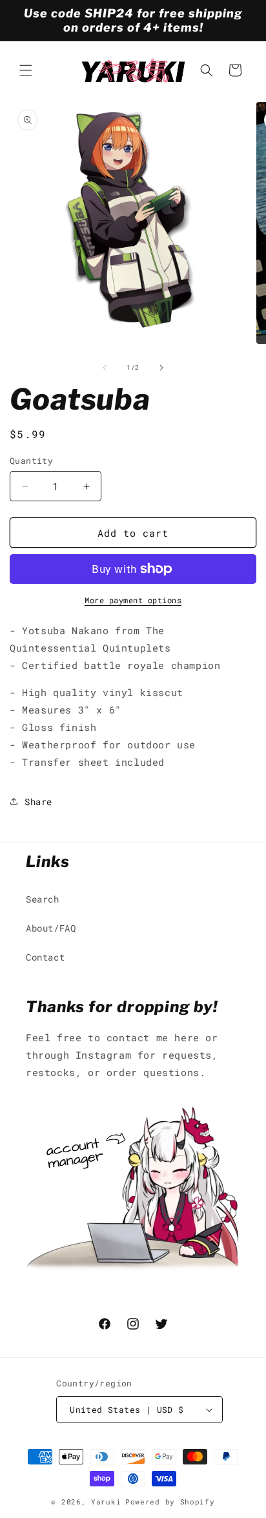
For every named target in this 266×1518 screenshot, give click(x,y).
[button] (26, 70)
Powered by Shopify (170, 1501)
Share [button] (38, 801)
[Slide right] (161, 368)
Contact (45, 957)
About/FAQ (51, 928)
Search (42, 899)
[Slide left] (104, 368)
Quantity (31, 460)
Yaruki (106, 1501)
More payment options (133, 600)
